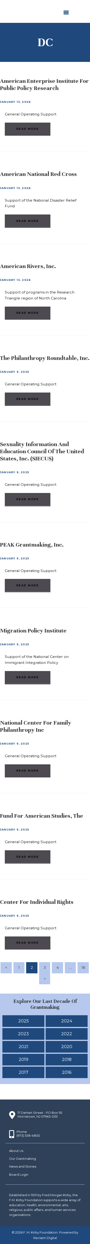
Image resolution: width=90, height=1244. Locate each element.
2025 (23, 1021)
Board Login (18, 1174)
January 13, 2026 (15, 102)
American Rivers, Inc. (28, 266)
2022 (66, 1033)
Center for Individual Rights (36, 902)
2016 (67, 1072)
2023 (23, 1033)
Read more (27, 128)
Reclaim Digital (45, 1238)
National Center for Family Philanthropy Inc (35, 726)
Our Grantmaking (22, 1158)
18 (85, 967)
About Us (16, 1151)
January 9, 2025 (14, 371)
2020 (66, 1046)
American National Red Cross (38, 174)
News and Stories (22, 1166)
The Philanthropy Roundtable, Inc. (45, 358)
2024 (66, 1021)
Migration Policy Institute (33, 630)
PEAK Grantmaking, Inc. (32, 544)
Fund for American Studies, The (41, 815)
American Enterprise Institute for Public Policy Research (44, 84)
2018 (67, 1059)
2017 (23, 1072)
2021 (23, 1046)
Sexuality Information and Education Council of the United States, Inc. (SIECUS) (42, 451)
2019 (23, 1059)
